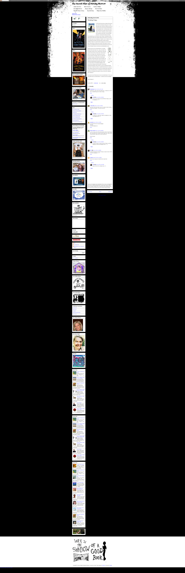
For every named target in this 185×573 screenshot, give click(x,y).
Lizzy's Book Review (78, 8)
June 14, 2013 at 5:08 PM (100, 141)
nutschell (91, 122)
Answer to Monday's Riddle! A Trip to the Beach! (81, 378)
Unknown (91, 157)
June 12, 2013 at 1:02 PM (99, 105)
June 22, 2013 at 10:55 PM (100, 164)
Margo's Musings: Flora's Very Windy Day (80, 508)
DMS (93, 97)
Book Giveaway (87, 6)
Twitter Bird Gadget (3, 567)
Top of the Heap (90, 10)
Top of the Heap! (79, 402)
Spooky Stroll (75, 112)
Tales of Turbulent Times (76, 117)
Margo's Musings (88, 8)
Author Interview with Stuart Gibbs (80, 495)
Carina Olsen (92, 105)
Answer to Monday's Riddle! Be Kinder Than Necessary (81, 390)
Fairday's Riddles (97, 6)
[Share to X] (103, 83)
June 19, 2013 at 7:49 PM (97, 157)
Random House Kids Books (76, 312)
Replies (92, 95)
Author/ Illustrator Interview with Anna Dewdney (81, 502)
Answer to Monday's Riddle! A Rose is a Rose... (81, 409)
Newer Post (90, 191)
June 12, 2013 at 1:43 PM (97, 122)
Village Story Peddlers (101, 10)
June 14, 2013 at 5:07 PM (100, 113)
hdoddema (103, 565)
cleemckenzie (92, 89)
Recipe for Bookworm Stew (76, 115)
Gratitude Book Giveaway (80, 464)
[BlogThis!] (102, 83)
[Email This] (101, 83)
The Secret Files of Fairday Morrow (89, 4)
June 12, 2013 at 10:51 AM (99, 89)
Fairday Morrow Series (76, 109)
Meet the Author (98, 8)
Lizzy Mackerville (76, 244)
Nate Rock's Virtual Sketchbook (77, 118)
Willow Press (74, 309)
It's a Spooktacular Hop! (80, 482)
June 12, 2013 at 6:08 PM (99, 130)
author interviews (79, 137)
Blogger (110, 565)
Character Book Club (76, 120)
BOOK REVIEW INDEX (76, 14)
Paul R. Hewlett (92, 130)
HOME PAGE (74, 13)
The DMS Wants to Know (79, 10)
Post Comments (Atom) (102, 195)
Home (100, 191)
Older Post (110, 191)
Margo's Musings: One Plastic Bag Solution (80, 488)
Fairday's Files (75, 307)
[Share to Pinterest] (105, 83)
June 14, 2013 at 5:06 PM (100, 97)
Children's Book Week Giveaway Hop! (80, 521)
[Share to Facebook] (104, 83)
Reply (91, 93)
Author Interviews (77, 6)
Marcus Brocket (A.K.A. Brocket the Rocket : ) (79, 247)
